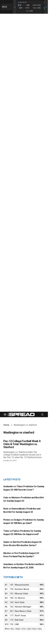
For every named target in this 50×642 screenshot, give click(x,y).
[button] (5, 414)
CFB (23, 628)
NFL (12, 628)
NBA (18, 628)
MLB (34, 628)
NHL (40, 628)
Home (6, 425)
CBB (29, 628)
